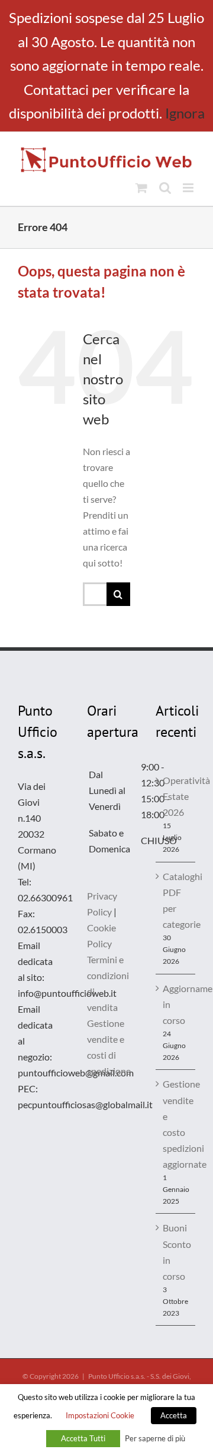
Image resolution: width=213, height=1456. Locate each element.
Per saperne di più (155, 1438)
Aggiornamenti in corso (176, 1004)
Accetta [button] (173, 1415)
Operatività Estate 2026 (176, 796)
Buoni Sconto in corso (176, 1251)
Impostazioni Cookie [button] (100, 1415)
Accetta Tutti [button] (83, 1438)
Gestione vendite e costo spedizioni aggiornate (176, 1123)
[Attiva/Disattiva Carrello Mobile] (141, 188)
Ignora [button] (185, 112)
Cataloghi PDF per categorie (176, 900)
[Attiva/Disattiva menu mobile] (189, 188)
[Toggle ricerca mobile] (165, 188)
